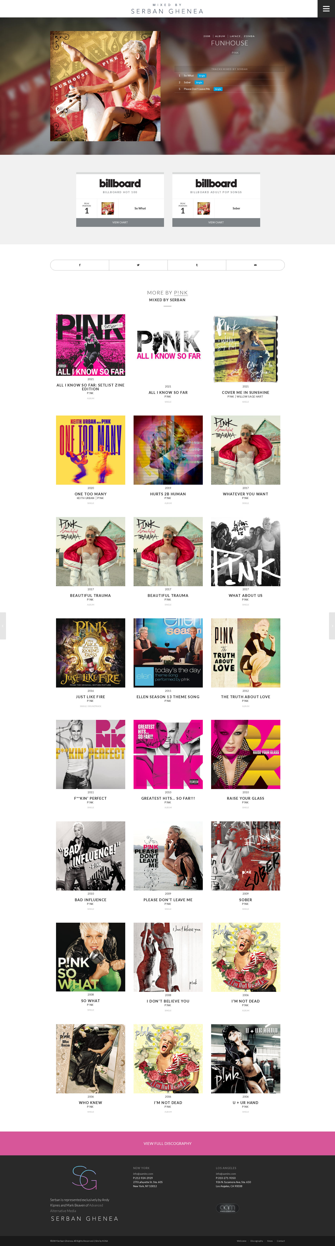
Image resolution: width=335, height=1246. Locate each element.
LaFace (235, 36)
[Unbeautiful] (3, 625)
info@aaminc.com (143, 1173)
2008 (207, 36)
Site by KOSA (101, 1241)
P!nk (235, 52)
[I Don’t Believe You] (332, 625)
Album (220, 36)
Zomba (249, 36)
